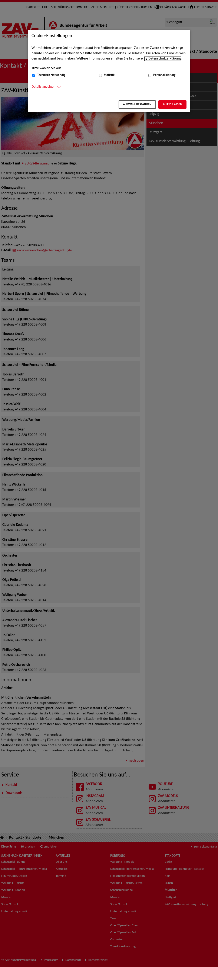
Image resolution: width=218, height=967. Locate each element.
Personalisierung (164, 75)
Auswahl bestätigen (137, 104)
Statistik (109, 75)
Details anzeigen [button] (43, 87)
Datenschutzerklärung (164, 58)
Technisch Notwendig (51, 75)
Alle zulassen (172, 104)
